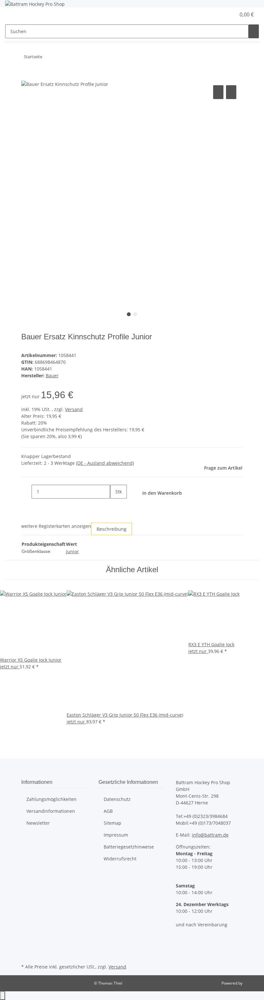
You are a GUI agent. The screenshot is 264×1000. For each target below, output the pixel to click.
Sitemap (112, 823)
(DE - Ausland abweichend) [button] (105, 463)
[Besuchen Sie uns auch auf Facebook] (26, 939)
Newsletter (38, 823)
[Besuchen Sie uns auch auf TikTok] (26, 954)
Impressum (116, 835)
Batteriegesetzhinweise (129, 847)
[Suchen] (254, 31)
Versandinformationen (50, 811)
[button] (217, 14)
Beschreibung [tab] (112, 529)
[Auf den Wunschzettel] (231, 92)
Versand (74, 409)
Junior (72, 551)
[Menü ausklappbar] (13, 14)
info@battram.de (210, 835)
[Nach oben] (2, 995)
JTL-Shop (251, 983)
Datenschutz (117, 799)
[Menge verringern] (26, 492)
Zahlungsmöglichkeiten (51, 799)
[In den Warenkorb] (26, 76)
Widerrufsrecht (120, 859)
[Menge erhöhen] (115, 505)
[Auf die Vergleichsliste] (218, 92)
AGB (108, 811)
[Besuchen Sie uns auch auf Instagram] (26, 946)
